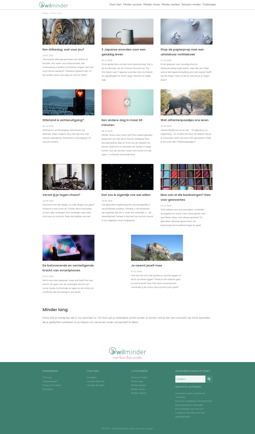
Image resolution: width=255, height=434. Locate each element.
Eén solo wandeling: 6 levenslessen (193, 401)
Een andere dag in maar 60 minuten (122, 122)
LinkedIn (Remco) (95, 381)
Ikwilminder (123, 428)
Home (45, 13)
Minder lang (137, 381)
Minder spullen (132, 4)
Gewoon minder (191, 4)
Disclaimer (47, 389)
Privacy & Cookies (51, 385)
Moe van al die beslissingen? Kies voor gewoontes (186, 197)
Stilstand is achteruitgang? (63, 120)
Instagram (92, 377)
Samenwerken (49, 381)
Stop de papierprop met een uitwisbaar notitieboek (182, 51)
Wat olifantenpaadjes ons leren (185, 120)
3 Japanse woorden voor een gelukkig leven (124, 51)
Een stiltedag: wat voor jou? (63, 49)
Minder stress (151, 4)
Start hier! (115, 4)
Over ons (47, 377)
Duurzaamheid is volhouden (189, 405)
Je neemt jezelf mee (146, 265)
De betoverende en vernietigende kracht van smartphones (68, 267)
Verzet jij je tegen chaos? (61, 195)
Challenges (209, 4)
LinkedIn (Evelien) (95, 385)
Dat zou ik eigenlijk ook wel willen (126, 195)
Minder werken (171, 4)
